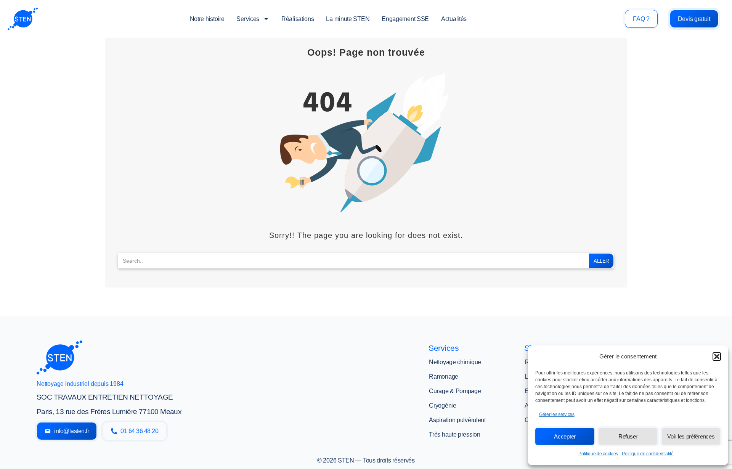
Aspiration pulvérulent (457, 420)
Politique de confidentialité (648, 453)
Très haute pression (454, 434)
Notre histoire (207, 19)
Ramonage (443, 376)
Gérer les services (557, 414)
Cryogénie (442, 405)
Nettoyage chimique (455, 362)
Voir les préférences (690, 436)
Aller (601, 261)
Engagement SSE (405, 19)
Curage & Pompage (455, 391)
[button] (717, 356)
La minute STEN (347, 19)
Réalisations (297, 19)
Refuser (627, 436)
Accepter (565, 436)
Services (247, 19)
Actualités (454, 19)
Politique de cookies (598, 453)
